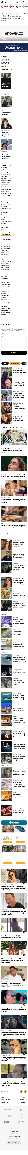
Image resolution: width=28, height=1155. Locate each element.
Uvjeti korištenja (14, 1134)
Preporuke (23, 1099)
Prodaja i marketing (14, 1131)
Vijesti (13, 6)
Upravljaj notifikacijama (14, 1142)
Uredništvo (14, 1129)
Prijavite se (14, 352)
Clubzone (24, 1102)
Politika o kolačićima (14, 1138)
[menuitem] (23, 2)
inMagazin (4, 1102)
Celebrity (24, 1097)
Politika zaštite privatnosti (14, 1136)
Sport (20, 6)
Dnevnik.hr (6, 6)
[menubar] (23, 2)
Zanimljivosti (5, 1099)
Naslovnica (4, 1097)
